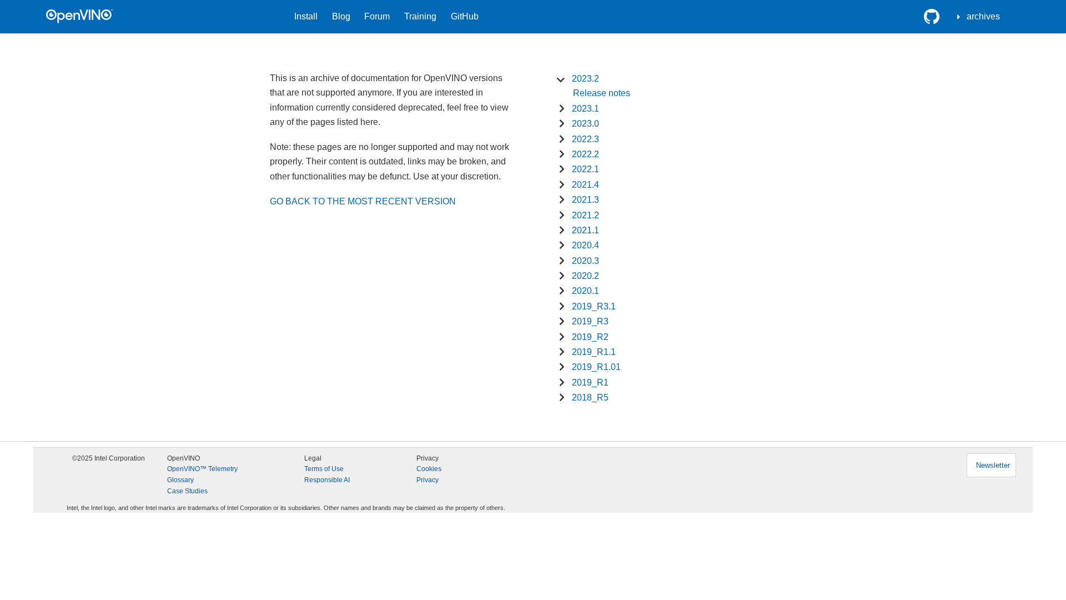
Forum (377, 16)
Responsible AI (327, 480)
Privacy (427, 480)
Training (420, 16)
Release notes (601, 93)
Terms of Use (324, 469)
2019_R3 (590, 321)
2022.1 (585, 169)
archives (983, 16)
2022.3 (585, 139)
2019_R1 (590, 382)
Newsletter (993, 465)
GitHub (465, 16)
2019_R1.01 (596, 367)
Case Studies (187, 491)
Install (306, 16)
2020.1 (585, 291)
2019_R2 (590, 337)
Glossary (180, 480)
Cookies (428, 469)
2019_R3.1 (594, 306)
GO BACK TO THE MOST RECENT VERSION (363, 201)
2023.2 (585, 78)
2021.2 (585, 215)
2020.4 (585, 245)
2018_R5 (590, 397)
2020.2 (585, 276)
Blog (341, 16)
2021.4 (585, 184)
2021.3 (585, 199)
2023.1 (585, 108)
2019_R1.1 (594, 352)
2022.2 (585, 154)
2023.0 (585, 123)
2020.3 (585, 261)
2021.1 (585, 230)
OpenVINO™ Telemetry (202, 469)
